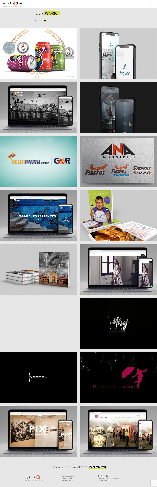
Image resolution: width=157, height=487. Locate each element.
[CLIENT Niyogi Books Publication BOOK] (38, 269)
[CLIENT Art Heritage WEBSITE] (118, 431)
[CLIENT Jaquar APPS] (118, 53)
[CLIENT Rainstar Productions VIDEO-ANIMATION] (118, 377)
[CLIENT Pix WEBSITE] (38, 431)
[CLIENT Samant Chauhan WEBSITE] (118, 269)
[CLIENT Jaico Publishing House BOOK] (118, 215)
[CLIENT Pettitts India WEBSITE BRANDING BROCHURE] (38, 215)
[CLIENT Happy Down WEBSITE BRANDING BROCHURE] (38, 53)
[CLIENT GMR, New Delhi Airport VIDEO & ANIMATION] (38, 161)
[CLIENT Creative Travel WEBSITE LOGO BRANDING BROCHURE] (38, 107)
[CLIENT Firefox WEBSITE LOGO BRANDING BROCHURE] (118, 161)
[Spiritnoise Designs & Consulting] (12, 4)
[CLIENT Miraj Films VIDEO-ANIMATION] (118, 323)
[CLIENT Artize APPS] (118, 107)
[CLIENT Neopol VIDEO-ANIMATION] (38, 377)
